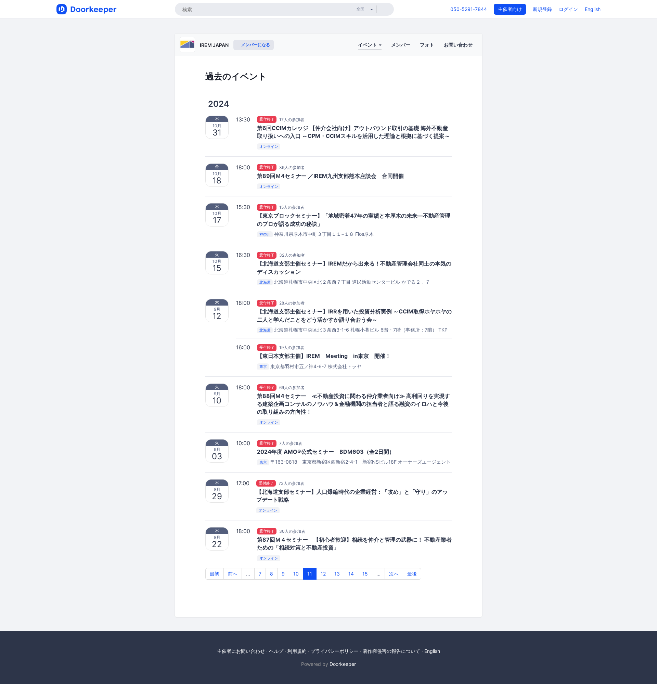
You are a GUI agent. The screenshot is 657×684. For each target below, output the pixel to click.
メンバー (400, 45)
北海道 (265, 282)
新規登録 (542, 9)
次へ (394, 574)
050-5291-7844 (468, 9)
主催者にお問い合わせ (241, 651)
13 (337, 574)
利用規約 (297, 651)
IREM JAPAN (214, 45)
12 (323, 574)
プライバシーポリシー (335, 651)
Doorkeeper (343, 664)
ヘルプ (276, 651)
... (248, 574)
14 (351, 574)
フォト (427, 45)
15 (365, 574)
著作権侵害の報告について (391, 651)
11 (309, 574)
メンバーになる (255, 44)
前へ (232, 574)
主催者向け (510, 9)
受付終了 (266, 119)
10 (296, 574)
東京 (263, 366)
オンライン (268, 146)
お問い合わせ (458, 45)
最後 (412, 574)
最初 (214, 574)
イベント (368, 45)
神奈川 (265, 234)
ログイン (568, 9)
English (593, 9)
